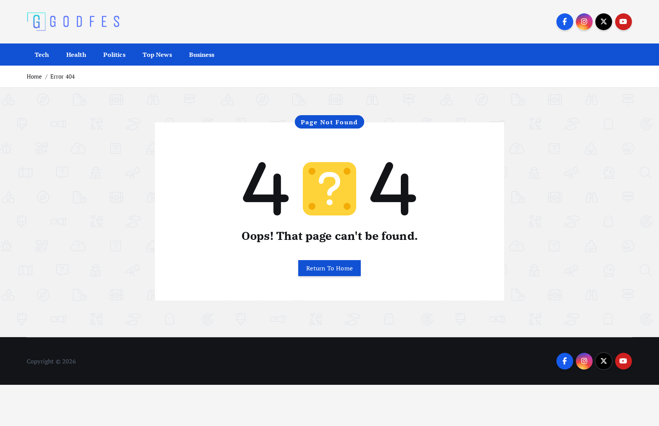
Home (34, 76)
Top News (157, 54)
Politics (114, 54)
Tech (42, 54)
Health (76, 54)
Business (201, 54)
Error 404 (62, 76)
